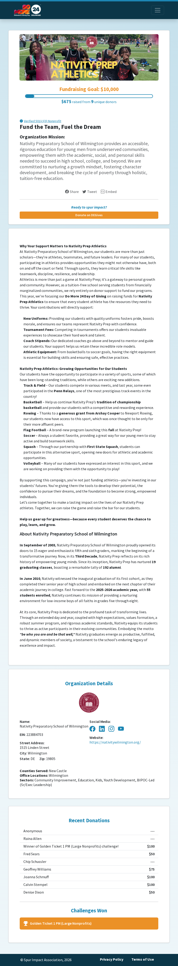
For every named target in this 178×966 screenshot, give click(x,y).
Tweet (92, 192)
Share (74, 192)
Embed (111, 192)
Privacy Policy (111, 959)
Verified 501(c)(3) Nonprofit (42, 121)
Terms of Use (142, 959)
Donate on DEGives (89, 215)
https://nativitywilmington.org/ (115, 742)
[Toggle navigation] (157, 10)
